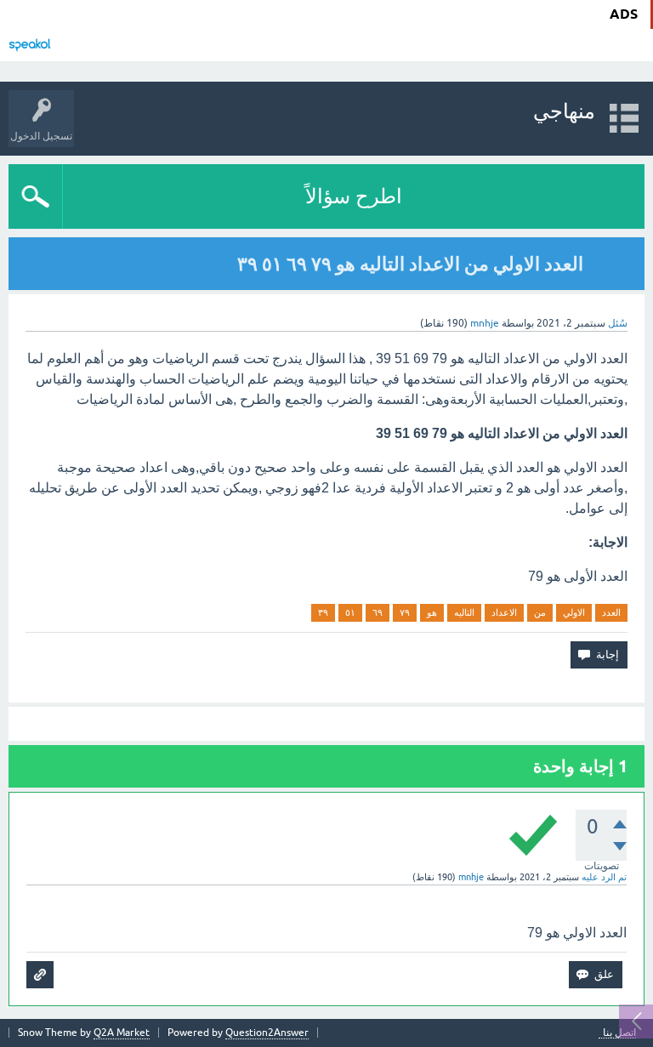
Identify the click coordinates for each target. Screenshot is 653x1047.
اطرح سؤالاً (353, 196)
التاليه (464, 612)
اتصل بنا (619, 1032)
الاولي (574, 612)
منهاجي (564, 111)
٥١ (350, 612)
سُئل (617, 323)
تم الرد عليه (604, 877)
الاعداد (504, 612)
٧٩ (405, 612)
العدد (611, 612)
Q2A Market (122, 1032)
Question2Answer (267, 1032)
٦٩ (377, 612)
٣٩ (323, 612)
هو (432, 612)
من (540, 612)
